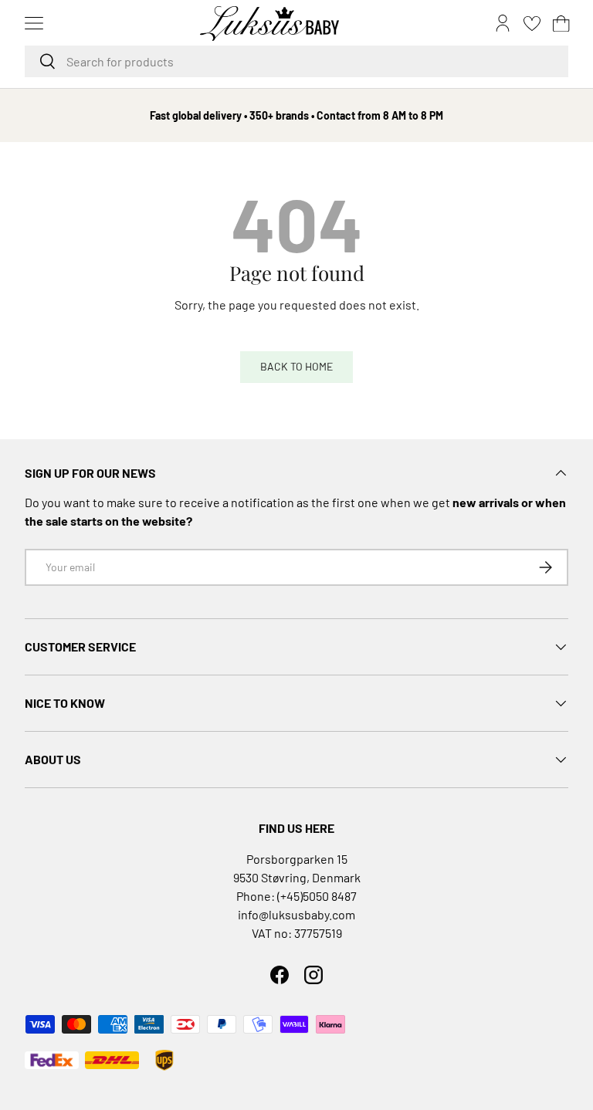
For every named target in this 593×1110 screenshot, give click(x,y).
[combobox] (296, 61)
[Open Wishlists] (532, 23)
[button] (561, 23)
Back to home (296, 366)
